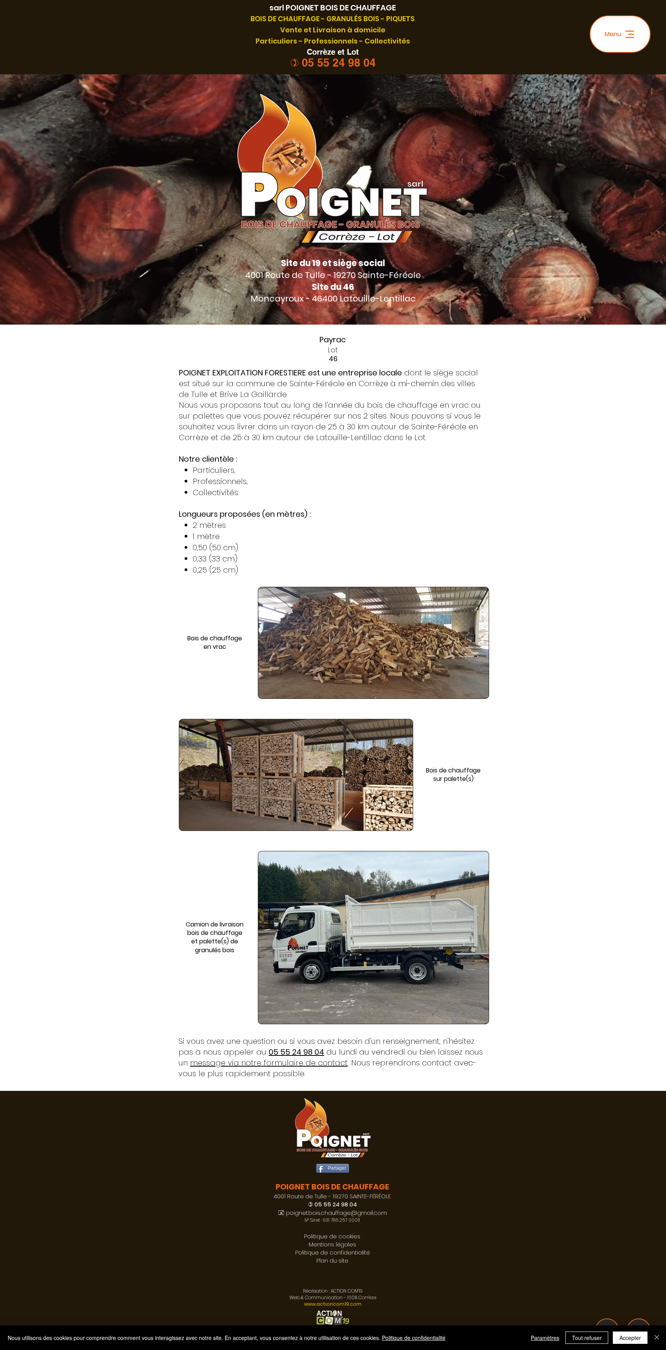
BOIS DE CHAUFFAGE (285, 18)
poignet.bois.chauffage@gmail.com (336, 1213)
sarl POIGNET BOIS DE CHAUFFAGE (332, 7)
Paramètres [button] (545, 1338)
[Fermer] (656, 1338)
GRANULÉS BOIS (352, 18)
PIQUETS (400, 18)
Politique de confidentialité (414, 1338)
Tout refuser (587, 1338)
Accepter (630, 1338)
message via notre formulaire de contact (269, 1062)
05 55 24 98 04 (339, 62)
